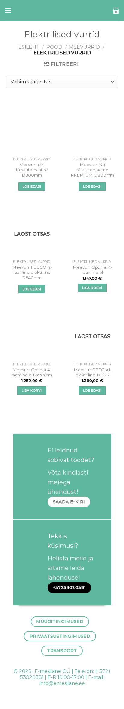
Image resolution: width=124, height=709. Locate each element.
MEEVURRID (84, 47)
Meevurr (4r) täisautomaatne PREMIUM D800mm (92, 169)
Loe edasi (32, 186)
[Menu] (8, 10)
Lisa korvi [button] (92, 288)
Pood (54, 47)
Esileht (28, 47)
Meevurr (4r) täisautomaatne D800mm (32, 169)
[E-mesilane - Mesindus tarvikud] (62, 10)
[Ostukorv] (116, 10)
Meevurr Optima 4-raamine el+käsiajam (31, 372)
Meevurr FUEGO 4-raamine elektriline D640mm (32, 272)
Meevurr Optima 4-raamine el (92, 270)
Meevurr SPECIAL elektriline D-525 (92, 372)
